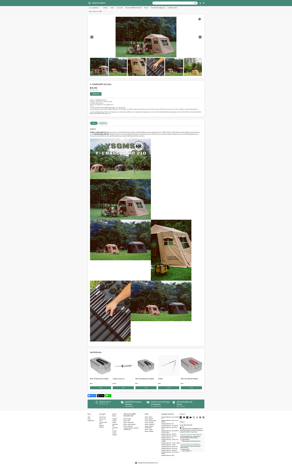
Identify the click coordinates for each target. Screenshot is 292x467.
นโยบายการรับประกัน (102, 419)
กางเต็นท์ (114, 431)
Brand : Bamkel (127, 419)
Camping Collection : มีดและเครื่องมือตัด (170, 417)
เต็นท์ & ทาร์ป (95, 11)
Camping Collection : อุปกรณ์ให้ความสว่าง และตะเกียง (170, 431)
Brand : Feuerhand (128, 426)
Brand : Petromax (149, 422)
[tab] (94, 123)
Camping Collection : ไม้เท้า (167, 455)
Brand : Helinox (148, 417)
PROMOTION (91, 421)
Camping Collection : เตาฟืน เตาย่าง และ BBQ (169, 440)
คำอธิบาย (93, 123)
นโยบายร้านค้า (102, 417)
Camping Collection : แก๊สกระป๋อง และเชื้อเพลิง (170, 452)
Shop (89, 417)
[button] (200, 37)
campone (114, 435)
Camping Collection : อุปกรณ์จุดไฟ (169, 425)
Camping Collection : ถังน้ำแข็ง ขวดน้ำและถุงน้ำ (131, 428)
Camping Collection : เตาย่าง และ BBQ (170, 443)
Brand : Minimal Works (150, 421)
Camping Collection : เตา (167, 438)
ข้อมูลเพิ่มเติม (103, 123)
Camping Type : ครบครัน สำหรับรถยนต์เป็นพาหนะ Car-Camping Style (126, 112)
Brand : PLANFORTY (150, 424)
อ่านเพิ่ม (100, 387)
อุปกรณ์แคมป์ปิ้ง (115, 425)
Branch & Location (101, 426)
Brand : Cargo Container (130, 424)
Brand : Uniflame (149, 431)
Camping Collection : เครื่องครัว (168, 434)
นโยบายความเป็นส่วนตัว (103, 423)
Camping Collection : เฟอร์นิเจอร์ (169, 450)
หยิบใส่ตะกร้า (95, 94)
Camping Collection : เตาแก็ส (168, 445)
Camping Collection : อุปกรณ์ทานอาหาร (169, 428)
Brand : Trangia (149, 429)
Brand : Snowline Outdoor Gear (149, 427)
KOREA (98, 113)
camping (114, 419)
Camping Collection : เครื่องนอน (169, 436)
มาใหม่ (89, 419)
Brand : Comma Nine (129, 422)
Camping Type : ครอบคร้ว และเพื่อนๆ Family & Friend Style (155, 112)
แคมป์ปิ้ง (114, 422)
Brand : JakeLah (149, 419)
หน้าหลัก (90, 11)
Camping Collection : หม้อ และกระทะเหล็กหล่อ (170, 421)
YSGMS (100, 11)
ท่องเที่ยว (114, 433)
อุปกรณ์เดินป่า (115, 428)
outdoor (114, 421)
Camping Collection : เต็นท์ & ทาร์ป (102, 112)
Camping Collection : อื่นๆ (167, 424)
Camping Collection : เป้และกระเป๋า (169, 448)
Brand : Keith (127, 421)
